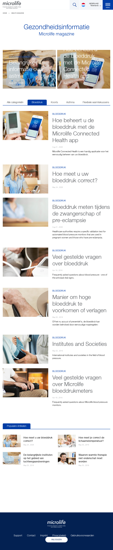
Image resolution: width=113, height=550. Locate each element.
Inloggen (56, 540)
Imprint (44, 535)
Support (18, 535)
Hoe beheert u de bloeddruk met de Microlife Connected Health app (82, 63)
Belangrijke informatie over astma (26, 69)
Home (5, 13)
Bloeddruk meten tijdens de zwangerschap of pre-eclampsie (81, 214)
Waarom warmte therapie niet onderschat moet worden (93, 458)
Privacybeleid (59, 535)
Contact (31, 535)
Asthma (70, 102)
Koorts (54, 102)
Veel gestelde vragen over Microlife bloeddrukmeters (76, 384)
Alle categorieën (15, 102)
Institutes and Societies (79, 344)
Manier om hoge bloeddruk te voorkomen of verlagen (79, 304)
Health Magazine (17, 13)
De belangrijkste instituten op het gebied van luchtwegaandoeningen (38, 458)
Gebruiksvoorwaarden (82, 535)
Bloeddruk (37, 102)
